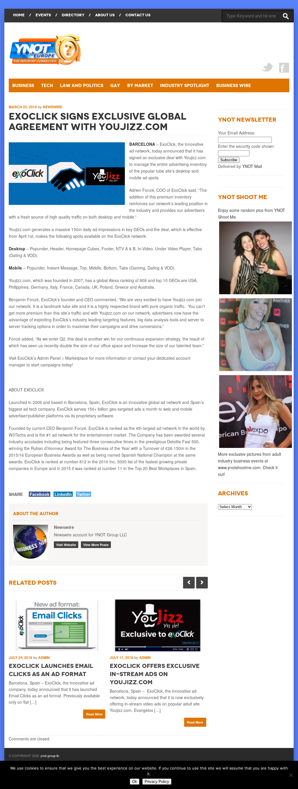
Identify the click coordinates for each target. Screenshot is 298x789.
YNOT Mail (252, 166)
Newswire (52, 106)
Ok (134, 781)
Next (202, 582)
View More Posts (96, 544)
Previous (189, 582)
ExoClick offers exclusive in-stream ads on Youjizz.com (155, 674)
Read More (94, 714)
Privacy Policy (157, 781)
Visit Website (66, 544)
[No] (291, 775)
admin (44, 657)
